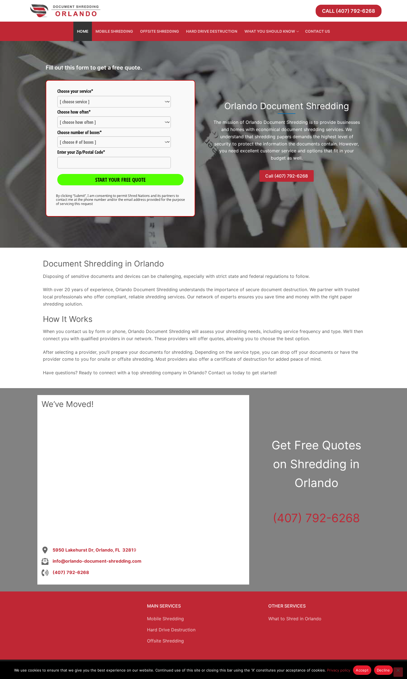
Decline (383, 670)
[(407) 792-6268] (65, 572)
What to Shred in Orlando (294, 618)
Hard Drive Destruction (171, 629)
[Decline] (398, 672)
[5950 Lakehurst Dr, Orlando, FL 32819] (89, 550)
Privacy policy (338, 670)
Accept (362, 670)
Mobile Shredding (165, 618)
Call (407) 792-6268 (348, 11)
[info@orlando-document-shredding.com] (91, 561)
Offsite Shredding (165, 641)
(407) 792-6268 (316, 518)
